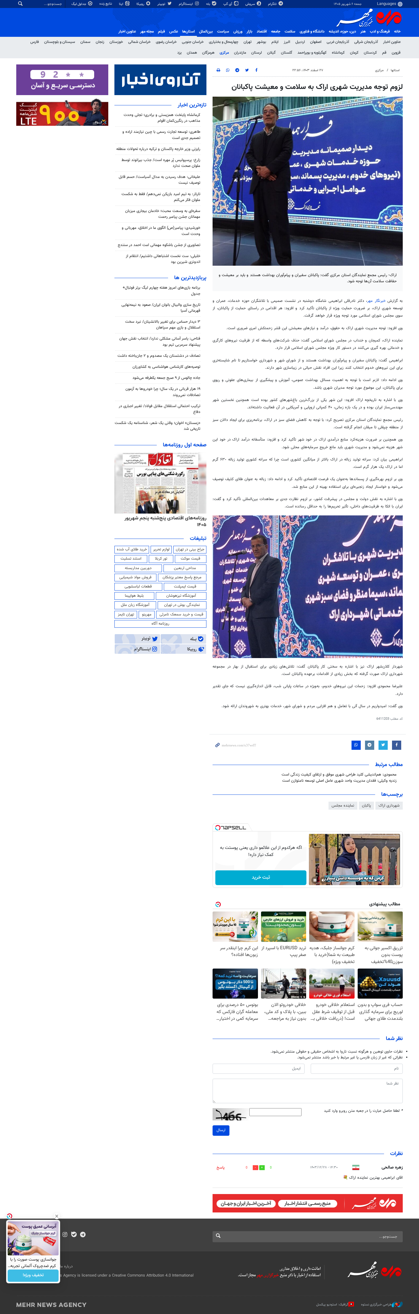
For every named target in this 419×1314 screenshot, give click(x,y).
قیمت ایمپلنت (185, 587)
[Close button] (57, 1216)
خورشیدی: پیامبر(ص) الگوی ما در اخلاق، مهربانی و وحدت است (161, 231)
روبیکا (140, 4)
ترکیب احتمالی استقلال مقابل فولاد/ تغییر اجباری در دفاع (159, 409)
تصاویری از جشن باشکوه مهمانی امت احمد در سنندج (159, 245)
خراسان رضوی (166, 42)
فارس (34, 42)
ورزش (237, 32)
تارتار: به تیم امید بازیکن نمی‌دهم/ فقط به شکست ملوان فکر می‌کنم (160, 197)
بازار (249, 32)
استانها (395, 70)
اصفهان (315, 42)
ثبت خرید (261, 877)
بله (208, 4)
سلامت (290, 32)
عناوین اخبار (392, 42)
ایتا (121, 4)
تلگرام (273, 4)
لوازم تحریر (161, 549)
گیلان (271, 53)
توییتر (161, 4)
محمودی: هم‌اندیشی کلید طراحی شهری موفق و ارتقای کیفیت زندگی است (339, 775)
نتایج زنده (106, 3)
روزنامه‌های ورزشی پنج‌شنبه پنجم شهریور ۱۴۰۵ (162, 518)
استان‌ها (188, 32)
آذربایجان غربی (338, 42)
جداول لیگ (79, 4)
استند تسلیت (131, 559)
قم (384, 53)
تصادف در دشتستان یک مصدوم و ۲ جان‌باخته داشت (158, 356)
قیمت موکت (190, 559)
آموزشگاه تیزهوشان (181, 596)
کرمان (354, 53)
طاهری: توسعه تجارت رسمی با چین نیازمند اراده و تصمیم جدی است (161, 135)
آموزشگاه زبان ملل (135, 605)
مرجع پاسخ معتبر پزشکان (182, 577)
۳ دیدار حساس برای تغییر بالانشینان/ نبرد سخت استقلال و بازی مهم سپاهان (162, 325)
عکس (173, 32)
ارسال (221, 1130)
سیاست (223, 32)
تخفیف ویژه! (33, 1275)
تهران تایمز (126, 614)
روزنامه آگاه (160, 624)
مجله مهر (147, 32)
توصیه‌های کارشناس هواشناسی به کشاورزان (166, 367)
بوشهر (261, 42)
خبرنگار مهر (377, 301)
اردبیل (300, 42)
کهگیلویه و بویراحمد (312, 53)
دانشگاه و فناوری (312, 32)
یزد (179, 53)
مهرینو (147, 614)
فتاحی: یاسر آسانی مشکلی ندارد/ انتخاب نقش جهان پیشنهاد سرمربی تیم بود (159, 342)
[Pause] (315, 880)
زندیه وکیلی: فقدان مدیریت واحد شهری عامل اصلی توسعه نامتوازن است (339, 781)
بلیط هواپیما (134, 596)
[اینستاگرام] (65, 1235)
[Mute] (323, 880)
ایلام (275, 42)
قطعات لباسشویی (138, 587)
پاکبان (366, 806)
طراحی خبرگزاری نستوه (376, 1304)
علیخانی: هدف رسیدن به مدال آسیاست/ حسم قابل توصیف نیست (159, 180)
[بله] (74, 1235)
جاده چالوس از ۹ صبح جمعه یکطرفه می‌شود (166, 378)
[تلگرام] (82, 1235)
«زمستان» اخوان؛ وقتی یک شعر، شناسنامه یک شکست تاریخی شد (157, 426)
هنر (363, 32)
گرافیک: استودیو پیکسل (332, 1304)
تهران (248, 42)
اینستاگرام (186, 4)
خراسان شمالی (139, 42)
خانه (397, 32)
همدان (192, 53)
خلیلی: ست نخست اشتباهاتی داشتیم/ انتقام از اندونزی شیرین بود (163, 259)
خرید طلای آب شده (132, 549)
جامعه (275, 32)
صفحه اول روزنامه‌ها (184, 445)
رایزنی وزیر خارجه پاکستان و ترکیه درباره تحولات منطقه (158, 149)
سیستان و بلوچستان (59, 42)
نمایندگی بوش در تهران (182, 605)
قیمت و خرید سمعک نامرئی (181, 614)
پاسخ (221, 1168)
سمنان (85, 42)
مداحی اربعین (185, 568)
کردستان (370, 53)
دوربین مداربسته (138, 568)
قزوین (396, 53)
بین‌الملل (206, 32)
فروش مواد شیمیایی (135, 577)
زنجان (100, 42)
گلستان (286, 53)
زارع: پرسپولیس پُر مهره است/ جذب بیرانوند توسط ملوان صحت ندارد (160, 163)
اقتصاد (262, 32)
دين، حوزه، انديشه (342, 32)
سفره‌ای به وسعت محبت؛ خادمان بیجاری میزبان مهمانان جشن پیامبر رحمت (162, 214)
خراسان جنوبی (193, 42)
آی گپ (228, 4)
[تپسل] (218, 828)
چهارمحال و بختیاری (223, 42)
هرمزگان (208, 53)
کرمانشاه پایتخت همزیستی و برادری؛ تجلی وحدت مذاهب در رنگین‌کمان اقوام (162, 118)
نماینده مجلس (343, 806)
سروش (250, 4)
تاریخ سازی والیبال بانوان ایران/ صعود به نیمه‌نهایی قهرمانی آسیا (160, 308)
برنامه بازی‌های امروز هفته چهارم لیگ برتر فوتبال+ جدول (161, 291)
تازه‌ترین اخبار (192, 105)
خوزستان (116, 42)
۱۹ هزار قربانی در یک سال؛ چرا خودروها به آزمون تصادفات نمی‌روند (162, 392)
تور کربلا (161, 559)
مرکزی (224, 53)
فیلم (161, 32)
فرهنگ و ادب (380, 32)
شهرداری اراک (389, 806)
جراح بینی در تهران (190, 549)
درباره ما (66, 1266)
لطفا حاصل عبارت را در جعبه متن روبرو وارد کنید (363, 1111)
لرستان (256, 53)
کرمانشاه (338, 53)
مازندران (240, 53)
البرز (287, 42)
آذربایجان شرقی (366, 42)
